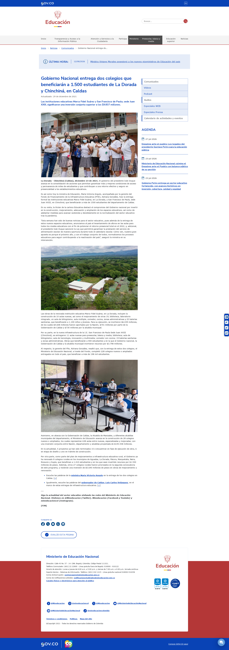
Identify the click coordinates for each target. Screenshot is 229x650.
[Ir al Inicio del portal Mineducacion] (167, 563)
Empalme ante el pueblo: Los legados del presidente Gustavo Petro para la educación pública (164, 147)
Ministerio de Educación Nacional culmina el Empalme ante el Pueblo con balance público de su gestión (165, 166)
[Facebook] (43, 524)
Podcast (148, 94)
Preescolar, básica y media (151, 40)
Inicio (43, 39)
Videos (147, 88)
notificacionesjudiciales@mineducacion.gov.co (94, 578)
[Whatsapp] (58, 524)
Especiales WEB (152, 106)
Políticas (74, 619)
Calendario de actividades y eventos (163, 118)
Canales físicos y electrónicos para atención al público (70, 581)
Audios (147, 100)
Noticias (184, 39)
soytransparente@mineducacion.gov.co (82, 575)
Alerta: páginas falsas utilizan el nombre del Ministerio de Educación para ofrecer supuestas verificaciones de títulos (133, 61)
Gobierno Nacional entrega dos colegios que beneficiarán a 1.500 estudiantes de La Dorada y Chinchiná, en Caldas (94, 48)
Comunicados (67, 48)
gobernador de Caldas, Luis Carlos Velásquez (104, 482)
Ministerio (134, 39)
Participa (123, 39)
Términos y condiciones (57, 619)
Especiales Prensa (153, 112)
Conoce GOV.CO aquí (178, 644)
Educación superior (171, 40)
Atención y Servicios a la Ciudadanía (102, 40)
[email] (53, 524)
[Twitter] (48, 524)
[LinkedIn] (63, 524)
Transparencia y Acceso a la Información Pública (67, 40)
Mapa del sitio (86, 619)
